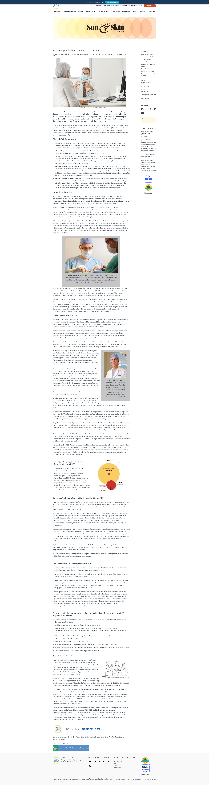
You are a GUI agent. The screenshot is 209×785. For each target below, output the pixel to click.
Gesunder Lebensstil (146, 62)
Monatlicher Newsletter (147, 68)
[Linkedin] (147, 110)
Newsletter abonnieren (120, 762)
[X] (99, 762)
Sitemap (116, 765)
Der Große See (145, 91)
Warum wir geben (145, 101)
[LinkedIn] (104, 762)
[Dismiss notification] (207, 2)
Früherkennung (104, 12)
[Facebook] (142, 110)
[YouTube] (90, 762)
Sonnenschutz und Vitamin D (148, 170)
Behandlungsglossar (80, 327)
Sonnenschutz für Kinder (147, 57)
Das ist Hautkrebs (145, 98)
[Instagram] (151, 110)
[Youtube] (142, 113)
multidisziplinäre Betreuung (62, 662)
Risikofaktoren (91, 12)
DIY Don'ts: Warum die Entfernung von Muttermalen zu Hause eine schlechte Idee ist (148, 149)
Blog (134, 12)
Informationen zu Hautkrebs (73, 12)
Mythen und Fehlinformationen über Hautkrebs (147, 82)
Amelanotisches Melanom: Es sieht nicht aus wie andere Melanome (148, 156)
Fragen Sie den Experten (147, 54)
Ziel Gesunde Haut (146, 59)
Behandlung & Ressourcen (121, 12)
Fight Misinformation (112, 2)
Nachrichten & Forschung (147, 71)
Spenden (149, 6)
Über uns (152, 12)
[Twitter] (145, 110)
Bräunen (143, 89)
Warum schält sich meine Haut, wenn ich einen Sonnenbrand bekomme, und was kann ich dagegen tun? (148, 141)
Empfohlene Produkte (121, 5)
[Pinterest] (154, 110)
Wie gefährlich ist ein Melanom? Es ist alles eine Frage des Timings (148, 166)
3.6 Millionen (108, 133)
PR (115, 763)
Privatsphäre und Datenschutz (99, 757)
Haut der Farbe (145, 86)
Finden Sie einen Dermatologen (105, 5)
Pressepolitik (117, 767)
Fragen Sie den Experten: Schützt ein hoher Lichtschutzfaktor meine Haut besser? (147, 134)
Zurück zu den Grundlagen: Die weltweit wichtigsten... (110, 779)
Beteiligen (143, 12)
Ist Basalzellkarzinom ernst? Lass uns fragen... (81, 779)
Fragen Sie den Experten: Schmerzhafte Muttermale (148, 161)
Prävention (57, 12)
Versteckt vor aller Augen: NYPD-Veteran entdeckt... (141, 779)
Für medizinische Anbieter (135, 5)
